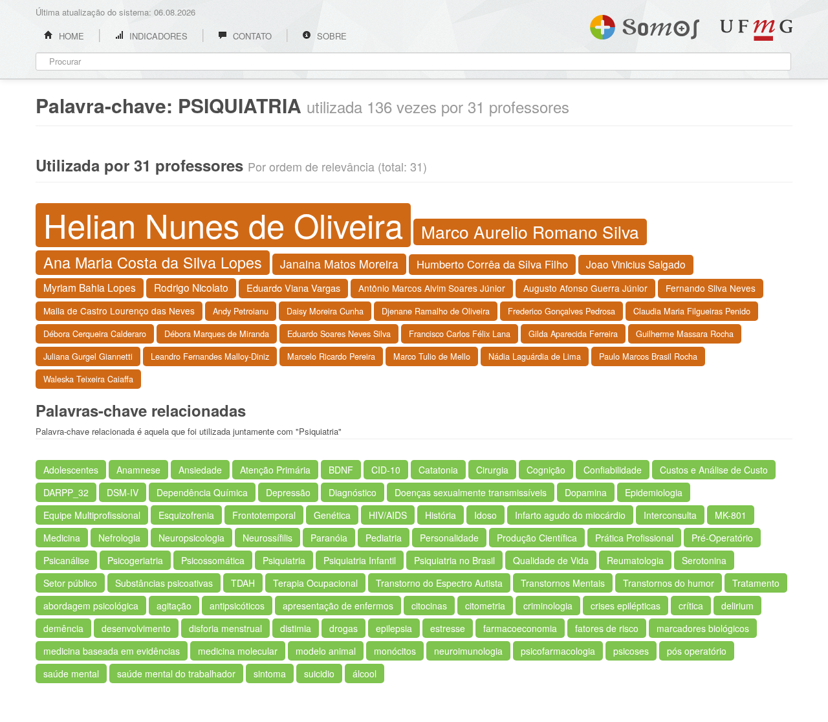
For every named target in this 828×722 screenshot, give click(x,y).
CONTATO (251, 36)
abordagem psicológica (90, 605)
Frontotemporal (264, 515)
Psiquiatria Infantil (359, 560)
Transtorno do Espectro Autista (439, 582)
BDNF (341, 469)
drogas (343, 628)
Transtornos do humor (668, 582)
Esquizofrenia (186, 515)
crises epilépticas (625, 605)
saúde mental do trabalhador (176, 673)
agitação (174, 605)
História (440, 515)
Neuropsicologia (191, 537)
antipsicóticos (237, 605)
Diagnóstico (352, 492)
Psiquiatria (284, 560)
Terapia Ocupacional (315, 582)
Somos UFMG (645, 24)
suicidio (319, 673)
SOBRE (330, 36)
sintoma (270, 673)
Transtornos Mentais (563, 582)
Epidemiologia (653, 492)
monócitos (395, 650)
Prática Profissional (634, 537)
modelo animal (326, 650)
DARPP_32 (66, 492)
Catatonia (438, 469)
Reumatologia (635, 560)
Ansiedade (200, 469)
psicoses (631, 650)
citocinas (429, 605)
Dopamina (586, 492)
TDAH (243, 582)
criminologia (547, 605)
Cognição (546, 469)
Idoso (485, 515)
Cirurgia (492, 469)
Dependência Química (202, 492)
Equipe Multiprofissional (91, 515)
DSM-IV (122, 492)
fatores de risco (606, 628)
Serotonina (704, 560)
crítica (691, 605)
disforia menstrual (225, 628)
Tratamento (755, 582)
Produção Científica (537, 537)
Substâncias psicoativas (164, 582)
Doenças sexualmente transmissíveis (471, 492)
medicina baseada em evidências (111, 650)
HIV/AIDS (388, 515)
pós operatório (696, 650)
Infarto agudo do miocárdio (570, 515)
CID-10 (385, 469)
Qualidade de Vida (551, 560)
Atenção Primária (275, 469)
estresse (447, 628)
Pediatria (383, 537)
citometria (485, 605)
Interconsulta (670, 515)
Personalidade (449, 537)
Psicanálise (66, 560)
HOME (70, 36)
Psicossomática (213, 560)
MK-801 (730, 515)
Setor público (70, 582)
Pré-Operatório (722, 537)
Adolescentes (70, 469)
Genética (332, 515)
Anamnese (138, 469)
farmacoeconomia (520, 628)
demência (63, 628)
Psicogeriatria (135, 560)
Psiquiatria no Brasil (454, 560)
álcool (364, 673)
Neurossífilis (267, 537)
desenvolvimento (136, 628)
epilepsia (394, 628)
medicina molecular (238, 650)
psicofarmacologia (558, 650)
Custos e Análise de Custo (714, 469)
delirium (737, 605)
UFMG (756, 30)
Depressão (288, 492)
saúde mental (71, 673)
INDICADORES (157, 36)
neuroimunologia (468, 650)
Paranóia (328, 537)
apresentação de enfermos (338, 605)
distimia (295, 628)
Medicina (61, 537)
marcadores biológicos (703, 628)
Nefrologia (119, 537)
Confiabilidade (612, 469)
